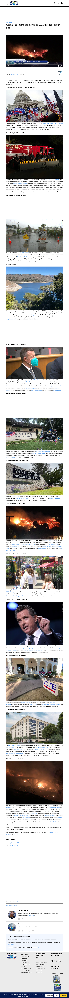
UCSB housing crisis (14, 745)
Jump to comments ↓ (11, 905)
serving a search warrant (38, 453)
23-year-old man (53, 544)
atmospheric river (24, 252)
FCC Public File (25, 962)
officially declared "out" (50, 822)
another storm (26, 817)
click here (31, 915)
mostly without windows (19, 749)
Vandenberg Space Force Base (23, 498)
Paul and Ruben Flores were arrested (29, 382)
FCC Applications (26, 968)
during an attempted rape (12, 386)
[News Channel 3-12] (16, 3)
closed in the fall (42, 548)
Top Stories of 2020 (14, 842)
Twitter (56, 832)
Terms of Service (25, 954)
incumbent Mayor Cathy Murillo (51, 704)
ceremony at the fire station (52, 179)
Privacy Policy (25, 956)
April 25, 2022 (57, 390)
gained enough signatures (29, 648)
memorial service (10, 457)
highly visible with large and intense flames (23, 544)
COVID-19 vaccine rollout (20, 590)
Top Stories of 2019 (14, 845)
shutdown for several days (21, 815)
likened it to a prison (40, 749)
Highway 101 (33, 813)
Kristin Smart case (38, 380)
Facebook (51, 832)
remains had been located (20, 183)
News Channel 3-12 (20, 72)
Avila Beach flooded (22, 257)
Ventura (24, 596)
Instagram (8, 834)
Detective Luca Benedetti (43, 451)
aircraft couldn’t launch (53, 807)
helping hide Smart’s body (54, 386)
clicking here (11, 944)
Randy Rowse (33, 704)
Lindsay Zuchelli (11, 72)
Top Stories (20, 901)
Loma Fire (48, 540)
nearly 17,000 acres (50, 815)
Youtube (16, 834)
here (38, 947)
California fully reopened (12, 592)
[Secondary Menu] (8, 3)
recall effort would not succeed (33, 650)
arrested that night (16, 546)
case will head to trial (36, 390)
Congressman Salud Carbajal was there (52, 123)
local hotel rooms (11, 747)
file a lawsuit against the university (15, 753)
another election (25, 702)
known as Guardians (54, 498)
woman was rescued (50, 257)
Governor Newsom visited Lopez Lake (28, 315)
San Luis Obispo (15, 596)
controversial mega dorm (41, 747)
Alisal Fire (8, 807)
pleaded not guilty (31, 388)
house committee (16, 129)
